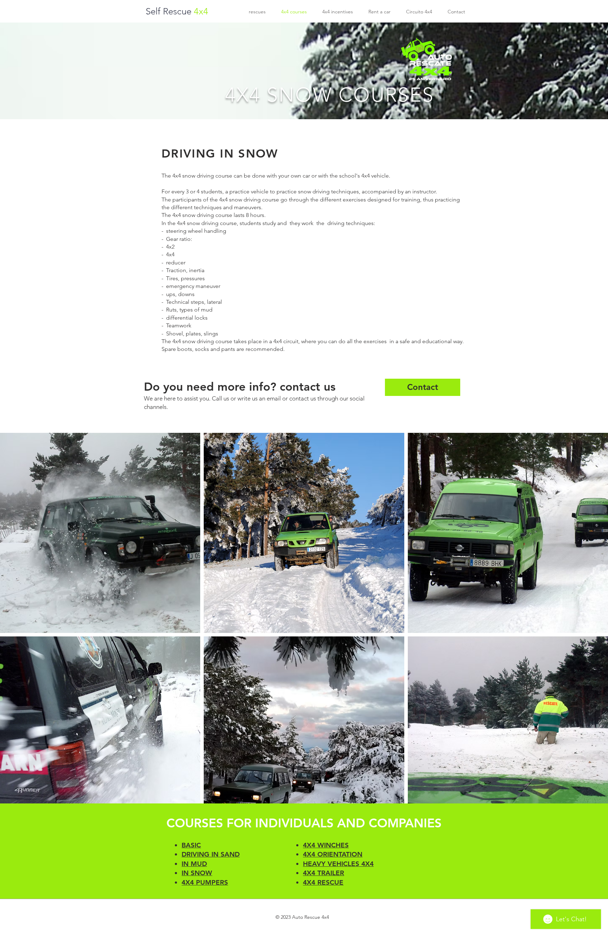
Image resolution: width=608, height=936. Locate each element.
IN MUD (194, 864)
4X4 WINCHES (326, 845)
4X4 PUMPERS (205, 882)
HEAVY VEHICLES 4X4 (338, 864)
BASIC (191, 845)
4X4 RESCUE (323, 882)
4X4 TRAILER (323, 873)
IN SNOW (197, 873)
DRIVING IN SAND (211, 854)
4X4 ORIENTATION (332, 854)
